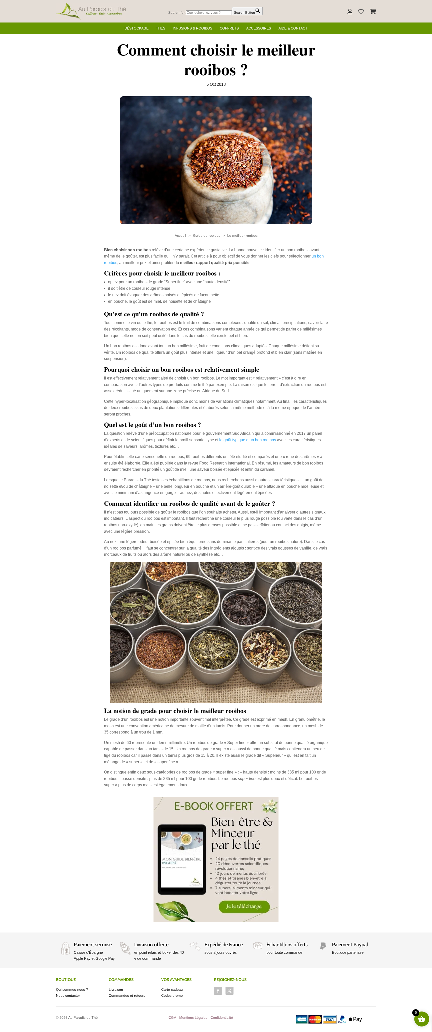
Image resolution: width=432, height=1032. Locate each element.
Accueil (180, 236)
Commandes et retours (127, 996)
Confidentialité (221, 1018)
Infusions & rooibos (192, 28)
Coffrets (229, 28)
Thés (160, 28)
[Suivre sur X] (230, 991)
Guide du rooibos (206, 236)
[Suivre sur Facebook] (218, 991)
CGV (172, 1018)
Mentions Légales (193, 1018)
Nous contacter (68, 996)
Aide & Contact (293, 28)
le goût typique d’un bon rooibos (247, 440)
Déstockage (136, 28)
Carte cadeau (172, 990)
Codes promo (172, 996)
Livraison (116, 990)
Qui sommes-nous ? (72, 990)
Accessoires (258, 28)
